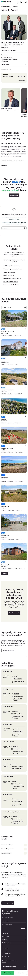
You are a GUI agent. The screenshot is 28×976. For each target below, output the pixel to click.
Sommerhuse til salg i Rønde (11, 285)
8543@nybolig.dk (18, 696)
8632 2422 (16, 799)
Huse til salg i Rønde (8, 275)
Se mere (5, 573)
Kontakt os (20, 973)
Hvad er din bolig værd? (9, 966)
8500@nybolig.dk (17, 713)
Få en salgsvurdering (8, 903)
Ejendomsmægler (5, 6)
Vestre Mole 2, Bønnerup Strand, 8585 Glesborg (17, 767)
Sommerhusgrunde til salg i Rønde (12, 269)
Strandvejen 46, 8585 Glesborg (18, 717)
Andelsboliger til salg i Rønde (11, 266)
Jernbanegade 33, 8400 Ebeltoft (18, 787)
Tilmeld (23, 928)
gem (26, 329)
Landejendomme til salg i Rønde (12, 278)
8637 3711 (5, 55)
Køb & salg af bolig (6, 942)
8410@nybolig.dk (7, 57)
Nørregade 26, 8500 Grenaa (18, 804)
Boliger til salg (5, 936)
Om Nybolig (5, 933)
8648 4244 (16, 728)
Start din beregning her (8, 650)
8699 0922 (15, 816)
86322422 (15, 711)
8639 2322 (15, 746)
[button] (4, 165)
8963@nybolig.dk (18, 731)
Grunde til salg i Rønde (9, 272)
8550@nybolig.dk (17, 749)
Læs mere (4, 962)
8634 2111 (15, 781)
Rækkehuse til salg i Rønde (10, 281)
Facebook (5, 61)
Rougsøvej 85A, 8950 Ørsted (19, 682)
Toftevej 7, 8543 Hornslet (18, 699)
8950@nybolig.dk (18, 678)
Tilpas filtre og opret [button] (14, 612)
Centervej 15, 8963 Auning (18, 734)
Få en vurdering (7, 973)
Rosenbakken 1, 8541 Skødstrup (18, 822)
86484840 (16, 676)
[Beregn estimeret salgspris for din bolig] (25, 228)
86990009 (16, 693)
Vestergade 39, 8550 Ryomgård (18, 752)
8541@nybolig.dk (17, 819)
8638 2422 (14, 764)
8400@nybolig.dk (17, 784)
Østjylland (15, 6)
